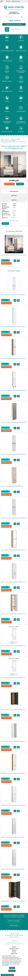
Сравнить (5, 223)
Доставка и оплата (14, 948)
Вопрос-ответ (14, 953)
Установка (14, 950)
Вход (9, 1)
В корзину (20, 183)
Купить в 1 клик (9, 183)
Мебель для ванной (15, 139)
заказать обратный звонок (14, 24)
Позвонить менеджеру (14, 920)
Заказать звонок (14, 925)
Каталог (7, 139)
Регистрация (17, 1)
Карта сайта (14, 940)
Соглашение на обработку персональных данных (14, 943)
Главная (2, 139)
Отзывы (14, 951)
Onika (14, 207)
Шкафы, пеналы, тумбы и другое (8, 140)
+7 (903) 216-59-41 (14, 20)
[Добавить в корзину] (18, 261)
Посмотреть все (14, 220)
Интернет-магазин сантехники (12, 935)
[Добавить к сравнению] (15, 261)
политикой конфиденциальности (12, 961)
